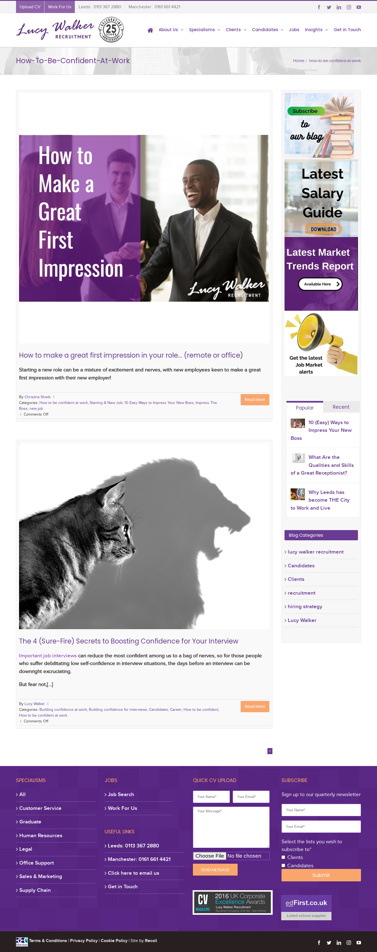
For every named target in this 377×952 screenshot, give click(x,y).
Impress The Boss (215, 210)
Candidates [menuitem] (265, 30)
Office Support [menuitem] (36, 863)
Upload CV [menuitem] (30, 6)
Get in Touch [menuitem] (347, 30)
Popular (305, 408)
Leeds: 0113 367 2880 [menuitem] (133, 846)
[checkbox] (321, 861)
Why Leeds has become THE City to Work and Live (320, 500)
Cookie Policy (114, 940)
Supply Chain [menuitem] (35, 890)
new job (240, 210)
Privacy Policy (84, 940)
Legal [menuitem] (25, 849)
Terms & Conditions (48, 940)
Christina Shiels (38, 397)
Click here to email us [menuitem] (133, 873)
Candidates (155, 537)
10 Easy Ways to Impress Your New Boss (162, 210)
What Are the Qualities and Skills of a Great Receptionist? (322, 465)
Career (173, 537)
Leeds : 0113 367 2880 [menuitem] (100, 6)
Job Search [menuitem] (121, 794)
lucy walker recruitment (316, 552)
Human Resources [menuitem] (40, 835)
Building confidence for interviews (114, 537)
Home (298, 60)
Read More (255, 399)
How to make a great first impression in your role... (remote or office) (144, 201)
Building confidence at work (59, 537)
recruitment (301, 593)
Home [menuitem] (150, 29)
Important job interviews (48, 655)
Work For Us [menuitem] (59, 6)
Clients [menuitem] (233, 30)
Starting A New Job (109, 210)
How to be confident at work (66, 210)
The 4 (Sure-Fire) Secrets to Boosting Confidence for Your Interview (144, 528)
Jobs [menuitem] (294, 30)
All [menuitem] (22, 794)
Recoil (151, 940)
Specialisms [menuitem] (202, 30)
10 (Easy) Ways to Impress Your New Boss (321, 430)
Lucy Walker (35, 704)
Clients (296, 579)
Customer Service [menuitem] (40, 808)
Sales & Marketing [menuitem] (40, 876)
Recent (341, 407)
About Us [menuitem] (168, 30)
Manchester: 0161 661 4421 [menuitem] (139, 859)
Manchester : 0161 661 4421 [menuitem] (154, 6)
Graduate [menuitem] (30, 822)
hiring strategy (305, 606)
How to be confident (198, 537)
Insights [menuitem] (314, 30)
